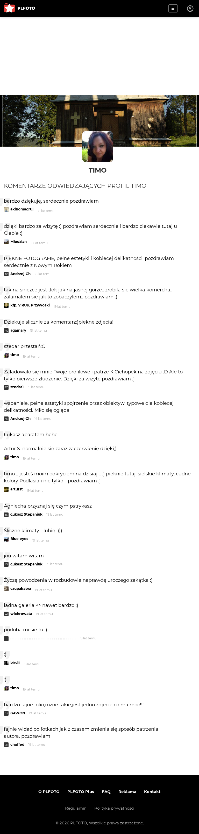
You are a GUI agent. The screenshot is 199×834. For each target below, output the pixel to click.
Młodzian (18, 242)
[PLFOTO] (19, 8)
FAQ (106, 791)
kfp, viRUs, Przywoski (30, 305)
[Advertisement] (99, 55)
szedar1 (17, 387)
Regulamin (76, 808)
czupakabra (20, 588)
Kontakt (152, 791)
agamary (18, 330)
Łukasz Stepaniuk (26, 514)
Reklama (127, 791)
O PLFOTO (49, 791)
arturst (16, 489)
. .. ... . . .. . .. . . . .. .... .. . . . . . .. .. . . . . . (43, 638)
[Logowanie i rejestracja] (190, 8)
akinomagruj (21, 209)
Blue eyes (19, 539)
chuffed (17, 744)
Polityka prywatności (114, 808)
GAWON (17, 713)
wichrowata (21, 614)
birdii (15, 662)
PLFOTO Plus (80, 791)
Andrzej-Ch (20, 274)
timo (98, 170)
